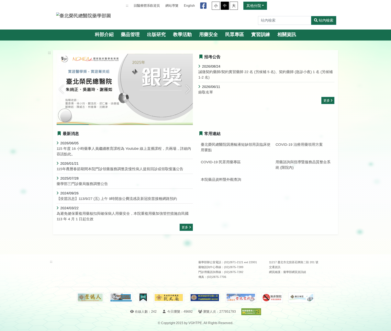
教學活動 (182, 34)
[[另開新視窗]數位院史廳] (169, 297)
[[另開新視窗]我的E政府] (143, 298)
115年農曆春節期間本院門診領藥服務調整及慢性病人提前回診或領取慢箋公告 (120, 169)
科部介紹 (104, 34)
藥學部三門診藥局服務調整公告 (82, 184)
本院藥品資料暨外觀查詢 (221, 180)
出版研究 (156, 34)
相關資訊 (286, 34)
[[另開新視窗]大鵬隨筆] (241, 298)
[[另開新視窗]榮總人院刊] (90, 298)
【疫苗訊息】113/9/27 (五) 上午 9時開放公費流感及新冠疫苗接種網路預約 (117, 199)
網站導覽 (171, 5)
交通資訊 (274, 267)
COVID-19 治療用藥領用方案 (299, 144)
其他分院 (253, 6)
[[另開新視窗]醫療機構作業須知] (205, 297)
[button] (61, 89)
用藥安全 (208, 34)
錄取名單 (205, 92)
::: (127, 5)
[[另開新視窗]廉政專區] (301, 298)
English (189, 5)
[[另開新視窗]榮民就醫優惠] (121, 298)
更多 (326, 100)
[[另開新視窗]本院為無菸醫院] (272, 298)
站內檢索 (326, 20)
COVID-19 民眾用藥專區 (221, 162)
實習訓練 (260, 34)
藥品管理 (130, 34)
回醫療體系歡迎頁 (147, 5)
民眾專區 (234, 34)
